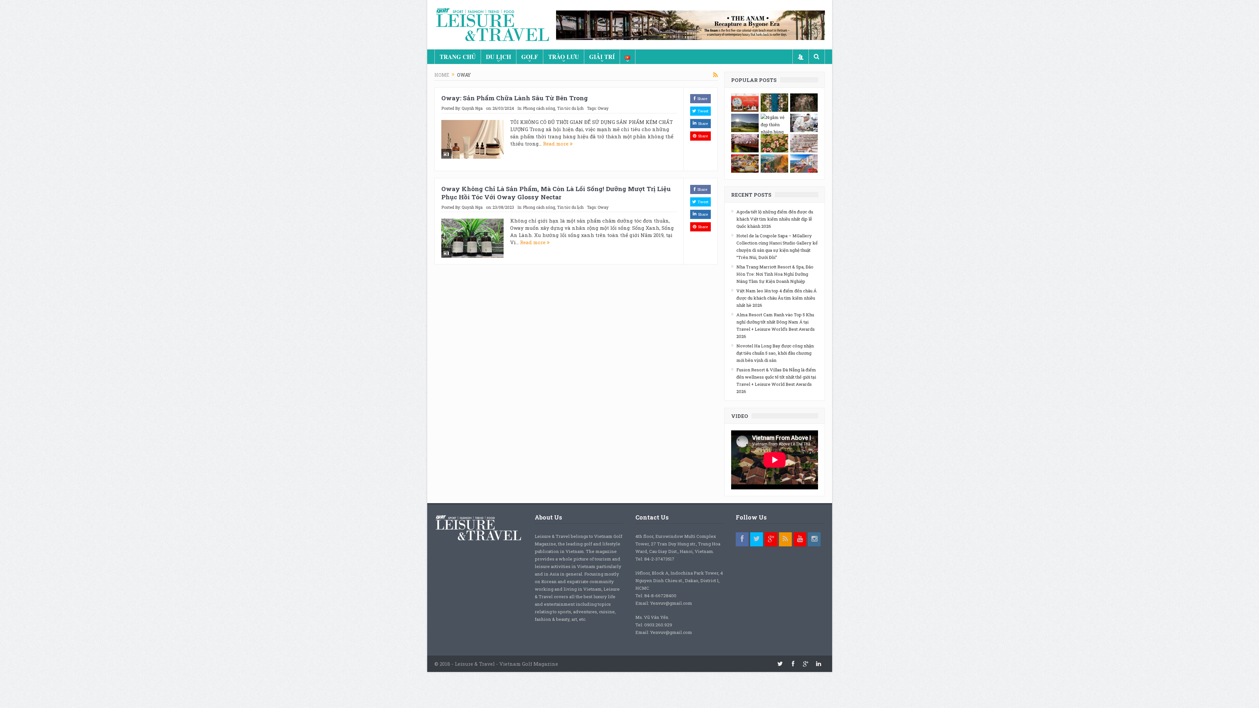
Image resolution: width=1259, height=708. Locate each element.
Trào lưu (563, 56)
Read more (556, 143)
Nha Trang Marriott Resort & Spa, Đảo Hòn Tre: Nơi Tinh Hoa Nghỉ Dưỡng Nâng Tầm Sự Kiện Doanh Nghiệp (774, 274)
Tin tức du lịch (570, 108)
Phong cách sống (539, 108)
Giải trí (602, 56)
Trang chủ (458, 56)
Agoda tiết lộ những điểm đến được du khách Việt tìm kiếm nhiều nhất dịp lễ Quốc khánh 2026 (774, 219)
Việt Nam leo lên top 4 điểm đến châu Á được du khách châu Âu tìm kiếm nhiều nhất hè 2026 (776, 298)
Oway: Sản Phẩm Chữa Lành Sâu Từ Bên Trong (514, 98)
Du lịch (498, 56)
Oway (603, 108)
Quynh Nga (472, 108)
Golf (529, 56)
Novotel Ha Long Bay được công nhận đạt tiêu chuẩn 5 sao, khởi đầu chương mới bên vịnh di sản (775, 353)
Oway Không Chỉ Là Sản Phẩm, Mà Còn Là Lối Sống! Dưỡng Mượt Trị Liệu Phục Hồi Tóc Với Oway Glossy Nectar (556, 193)
